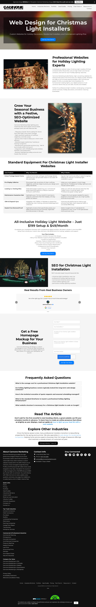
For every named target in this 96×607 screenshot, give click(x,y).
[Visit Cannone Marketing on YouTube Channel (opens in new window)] (74, 455)
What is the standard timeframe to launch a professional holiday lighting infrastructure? (42, 399)
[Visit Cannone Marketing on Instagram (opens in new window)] (77, 455)
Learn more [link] (35, 603)
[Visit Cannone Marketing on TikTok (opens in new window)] (70, 455)
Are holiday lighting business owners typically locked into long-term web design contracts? (45, 388)
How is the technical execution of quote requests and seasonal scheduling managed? (47, 394)
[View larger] (26, 74)
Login (48, 588)
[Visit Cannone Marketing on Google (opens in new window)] (81, 455)
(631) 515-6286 (44, 456)
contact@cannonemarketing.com (46, 459)
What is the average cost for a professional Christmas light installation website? (45, 383)
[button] (16, 302)
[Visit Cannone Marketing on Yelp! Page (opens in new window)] (85, 455)
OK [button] (76, 603)
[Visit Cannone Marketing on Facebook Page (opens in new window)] (66, 455)
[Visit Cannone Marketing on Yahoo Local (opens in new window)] (89, 455)
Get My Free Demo (48, 39)
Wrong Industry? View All (48, 443)
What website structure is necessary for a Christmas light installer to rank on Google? (47, 405)
